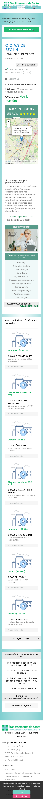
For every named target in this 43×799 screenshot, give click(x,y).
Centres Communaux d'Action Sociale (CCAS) (18, 71)
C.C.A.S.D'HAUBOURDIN (20, 534)
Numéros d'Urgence (21, 705)
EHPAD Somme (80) (14, 756)
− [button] (8, 125)
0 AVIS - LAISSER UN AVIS (21, 111)
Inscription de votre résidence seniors (22, 773)
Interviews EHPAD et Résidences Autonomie (19, 778)
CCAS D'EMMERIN (17, 445)
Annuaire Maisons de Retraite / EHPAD (19, 18)
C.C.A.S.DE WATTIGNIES (20, 356)
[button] (8, 141)
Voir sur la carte (16, 367)
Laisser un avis (30, 306)
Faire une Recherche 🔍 (21, 29)
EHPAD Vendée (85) (14, 759)
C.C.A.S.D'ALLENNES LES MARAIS (20, 491)
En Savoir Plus (21, 796)
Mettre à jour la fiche (27, 65)
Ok (21, 792)
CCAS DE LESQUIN (17, 577)
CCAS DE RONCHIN (17, 619)
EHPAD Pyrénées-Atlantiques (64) (20, 753)
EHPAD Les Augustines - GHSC (20, 216)
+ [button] (8, 121)
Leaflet (8, 161)
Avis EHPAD (10, 769)
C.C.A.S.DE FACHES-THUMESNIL (18, 402)
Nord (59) (8, 21)
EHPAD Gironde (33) (14, 746)
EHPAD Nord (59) (12, 749)
